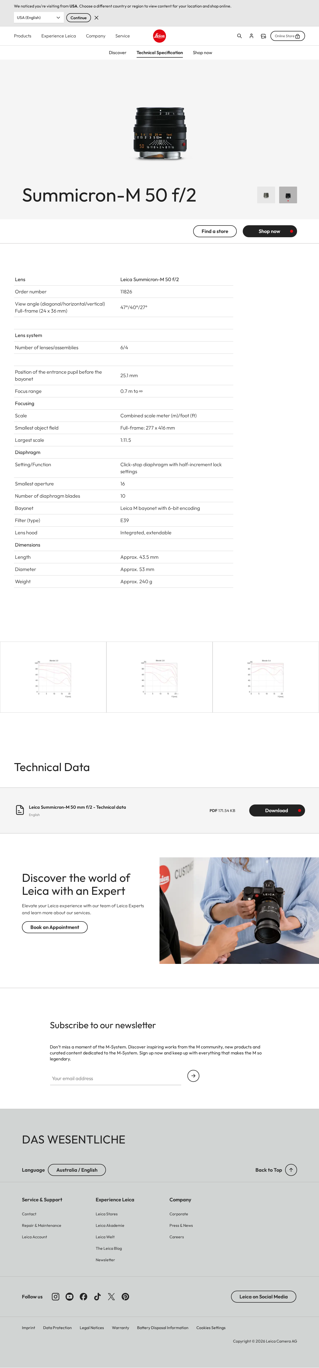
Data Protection (57, 1327)
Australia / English (76, 1170)
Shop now (269, 231)
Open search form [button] (239, 36)
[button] (291, 1170)
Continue (79, 17)
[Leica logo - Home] (159, 36)
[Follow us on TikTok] (97, 1297)
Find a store (263, 36)
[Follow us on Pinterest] (125, 1297)
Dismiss (96, 18)
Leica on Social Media (263, 1296)
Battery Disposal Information (162, 1327)
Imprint (28, 1327)
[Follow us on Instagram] (56, 1297)
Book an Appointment (54, 927)
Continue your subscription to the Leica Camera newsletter (193, 1076)
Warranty (120, 1327)
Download (276, 810)
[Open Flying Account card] (251, 36)
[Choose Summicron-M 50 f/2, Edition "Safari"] (266, 195)
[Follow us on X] (111, 1297)
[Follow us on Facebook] (83, 1297)
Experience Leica (58, 36)
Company (95, 36)
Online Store (285, 36)
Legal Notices (92, 1327)
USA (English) (29, 17)
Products (22, 36)
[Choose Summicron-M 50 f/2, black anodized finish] (288, 195)
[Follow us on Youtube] (70, 1297)
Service (122, 36)
